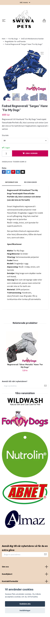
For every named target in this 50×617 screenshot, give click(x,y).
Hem (3, 55)
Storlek (5, 152)
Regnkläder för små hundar (15, 58)
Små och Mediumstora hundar (32, 55)
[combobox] (25, 157)
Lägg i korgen (31, 170)
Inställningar (25, 610)
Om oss (5, 583)
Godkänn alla (25, 604)
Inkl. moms (24, 2)
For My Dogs (13, 55)
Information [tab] (11, 199)
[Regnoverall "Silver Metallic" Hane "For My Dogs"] (25, 364)
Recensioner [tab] (30, 199)
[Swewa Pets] (27, 27)
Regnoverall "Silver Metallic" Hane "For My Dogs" (25, 382)
